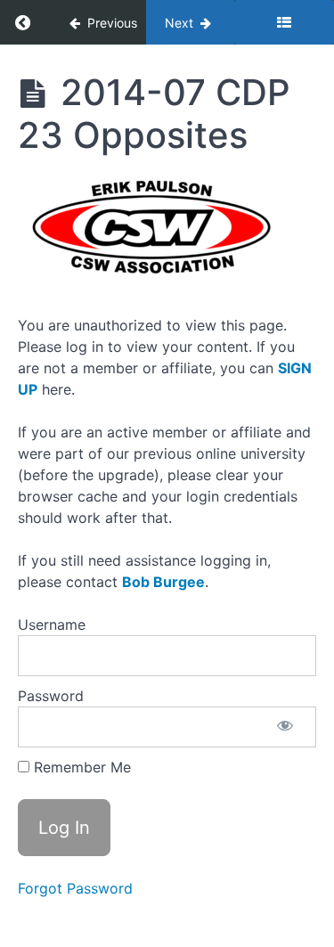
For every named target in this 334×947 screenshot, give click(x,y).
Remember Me (80, 767)
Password (51, 696)
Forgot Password (75, 888)
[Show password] (285, 726)
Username (52, 624)
